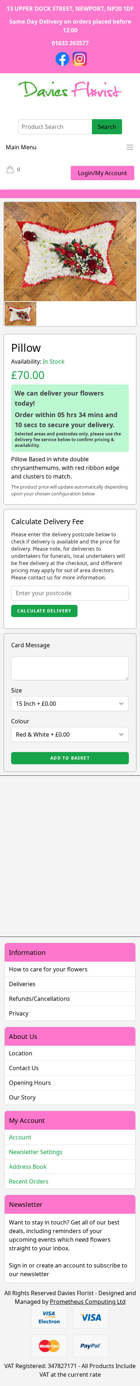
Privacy (18, 1013)
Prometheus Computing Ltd (88, 1302)
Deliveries (22, 984)
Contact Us (24, 1068)
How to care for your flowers (48, 969)
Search (107, 127)
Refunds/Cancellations (39, 999)
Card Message (30, 645)
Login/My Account (102, 173)
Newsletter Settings (35, 1152)
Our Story (22, 1097)
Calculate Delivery (44, 611)
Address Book (28, 1167)
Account (20, 1137)
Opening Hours (30, 1083)
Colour (20, 721)
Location (20, 1053)
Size (16, 690)
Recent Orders (28, 1181)
